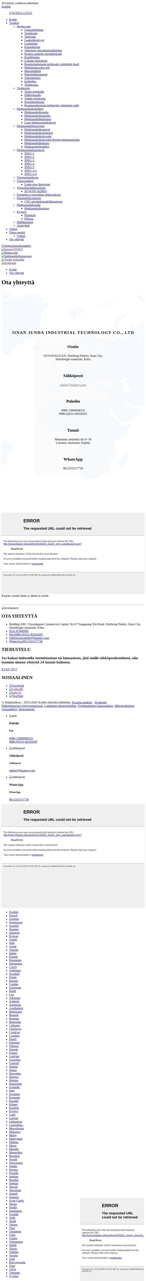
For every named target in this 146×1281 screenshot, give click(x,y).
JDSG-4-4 (30, 174)
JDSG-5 (29, 167)
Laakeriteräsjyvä (34, 40)
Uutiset (21, 236)
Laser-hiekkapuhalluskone (40, 122)
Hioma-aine (24, 26)
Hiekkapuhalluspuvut (37, 129)
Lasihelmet (30, 43)
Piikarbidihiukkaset (35, 74)
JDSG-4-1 (30, 170)
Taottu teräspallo (34, 91)
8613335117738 (19, 799)
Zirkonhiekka (32, 78)
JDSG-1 (29, 153)
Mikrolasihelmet (124, 705)
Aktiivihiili (23, 225)
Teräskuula (30, 33)
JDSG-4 (29, 163)
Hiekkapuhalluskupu (36, 143)
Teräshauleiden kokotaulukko (95, 705)
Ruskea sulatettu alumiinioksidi (43, 54)
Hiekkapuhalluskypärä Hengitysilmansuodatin (52, 139)
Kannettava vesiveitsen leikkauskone (39, 194)
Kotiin (13, 19)
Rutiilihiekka (32, 57)
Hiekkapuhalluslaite (28, 205)
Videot (13, 229)
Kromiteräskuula (34, 102)
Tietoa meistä (17, 232)
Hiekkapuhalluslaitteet (30, 108)
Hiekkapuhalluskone (36, 208)
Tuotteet (14, 23)
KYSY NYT (9, 669)
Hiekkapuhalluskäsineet (38, 133)
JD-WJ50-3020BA (35, 191)
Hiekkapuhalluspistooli (30, 150)
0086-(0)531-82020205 (23, 741)
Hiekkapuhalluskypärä (37, 136)
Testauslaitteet (25, 181)
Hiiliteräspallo (32, 95)
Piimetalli (30, 215)
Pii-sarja (21, 212)
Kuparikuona (32, 47)
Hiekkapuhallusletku (36, 146)
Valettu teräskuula (35, 98)
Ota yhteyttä (16, 239)
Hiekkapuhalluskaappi (37, 119)
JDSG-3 (29, 160)
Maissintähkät (32, 71)
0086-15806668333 (21, 738)
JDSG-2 (29, 157)
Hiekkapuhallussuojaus (30, 126)
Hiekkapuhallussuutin (37, 115)
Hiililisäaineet (25, 222)
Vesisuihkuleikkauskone (31, 187)
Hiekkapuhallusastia (36, 112)
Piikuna (28, 218)
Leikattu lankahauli (35, 60)
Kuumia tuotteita (82, 702)
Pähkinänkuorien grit (36, 67)
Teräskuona (31, 84)
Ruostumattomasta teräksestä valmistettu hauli (51, 64)
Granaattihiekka (33, 29)
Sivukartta (100, 702)
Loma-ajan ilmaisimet (37, 184)
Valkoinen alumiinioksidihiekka (43, 50)
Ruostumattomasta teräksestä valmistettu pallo (51, 105)
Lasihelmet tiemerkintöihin (60, 705)
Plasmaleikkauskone (29, 198)
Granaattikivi (9, 709)
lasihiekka (30, 81)
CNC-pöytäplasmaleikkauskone (43, 201)
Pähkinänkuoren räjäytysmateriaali (22, 705)
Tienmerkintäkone (27, 177)
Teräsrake (30, 36)
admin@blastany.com (22, 770)
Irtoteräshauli (26, 709)
